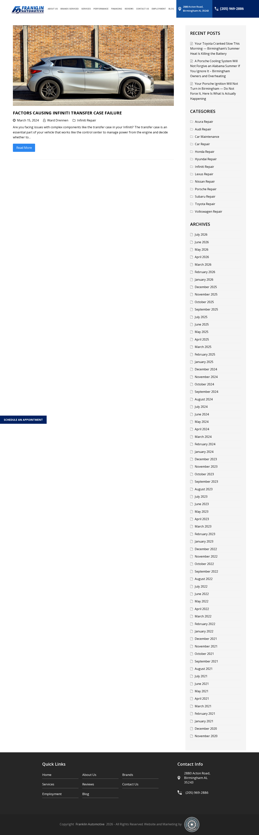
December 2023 (206, 459)
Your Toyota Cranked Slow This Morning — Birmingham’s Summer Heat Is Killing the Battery (215, 48)
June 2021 (202, 684)
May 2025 (201, 332)
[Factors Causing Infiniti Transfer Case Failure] (93, 65)
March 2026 (203, 264)
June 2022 (202, 594)
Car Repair (202, 144)
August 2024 (204, 399)
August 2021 (204, 669)
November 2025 (206, 294)
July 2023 (201, 496)
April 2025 (202, 339)
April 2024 (202, 429)
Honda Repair (204, 152)
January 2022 (204, 631)
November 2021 (206, 646)
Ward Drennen (57, 120)
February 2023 (205, 534)
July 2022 (201, 586)
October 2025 (204, 302)
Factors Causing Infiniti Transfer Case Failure (67, 113)
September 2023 (206, 481)
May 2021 (201, 691)
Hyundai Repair (206, 159)
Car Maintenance (207, 137)
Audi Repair (203, 129)
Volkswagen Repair (208, 211)
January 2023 (204, 541)
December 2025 (206, 287)
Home (46, 774)
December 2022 (206, 549)
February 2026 (205, 272)
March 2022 (203, 616)
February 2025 (205, 354)
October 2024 (204, 384)
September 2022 (206, 571)
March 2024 (203, 437)
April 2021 (202, 698)
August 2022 (204, 579)
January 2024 (204, 452)
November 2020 (206, 736)
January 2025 (204, 362)
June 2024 (202, 414)
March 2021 (203, 706)
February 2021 (205, 713)
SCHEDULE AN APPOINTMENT (23, 419)
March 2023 (203, 526)
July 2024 (201, 407)
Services (48, 784)
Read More (24, 148)
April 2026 (202, 257)
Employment (52, 794)
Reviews (88, 784)
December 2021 (206, 639)
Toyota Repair (205, 204)
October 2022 (204, 564)
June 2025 (202, 324)
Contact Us (130, 784)
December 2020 (206, 728)
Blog (85, 794)
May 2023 (201, 511)
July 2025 (201, 317)
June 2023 (202, 504)
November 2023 (206, 466)
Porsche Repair (206, 189)
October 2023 (204, 474)
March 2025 (203, 347)
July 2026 (201, 234)
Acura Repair (204, 122)
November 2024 (206, 377)
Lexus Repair (204, 174)
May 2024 (201, 422)
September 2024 (206, 392)
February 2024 (205, 444)
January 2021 (204, 721)
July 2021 (201, 676)
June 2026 (202, 242)
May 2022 (201, 601)
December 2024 (206, 369)
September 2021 (206, 661)
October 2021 (204, 654)
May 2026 (201, 249)
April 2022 (202, 609)
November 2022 (206, 556)
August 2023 (204, 489)
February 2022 (205, 624)
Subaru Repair (205, 196)
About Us (89, 774)
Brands (127, 774)
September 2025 (206, 309)
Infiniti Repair (86, 120)
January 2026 (204, 279)
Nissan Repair (205, 181)
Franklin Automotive (90, 824)
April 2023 (202, 519)
